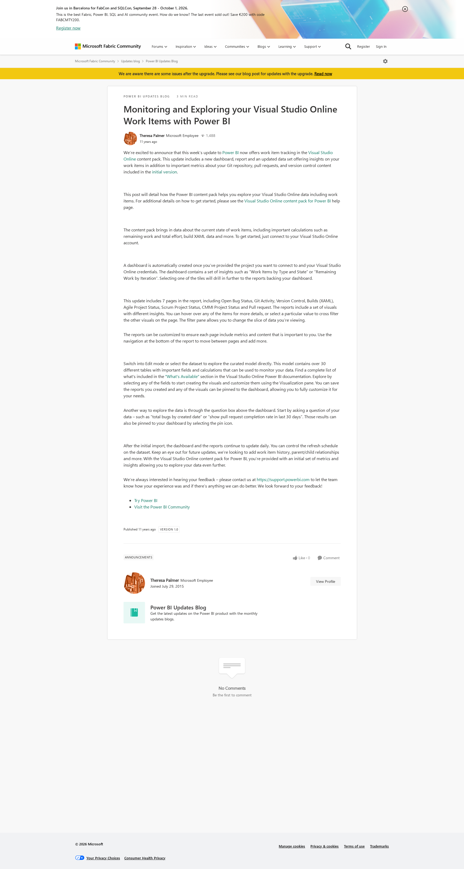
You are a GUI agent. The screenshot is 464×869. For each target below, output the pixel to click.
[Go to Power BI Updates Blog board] (134, 612)
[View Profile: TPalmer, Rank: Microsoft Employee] (130, 138)
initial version (164, 171)
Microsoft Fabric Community (95, 61)
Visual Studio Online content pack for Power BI (287, 200)
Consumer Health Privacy (144, 858)
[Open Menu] (385, 61)
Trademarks (379, 846)
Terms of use (354, 846)
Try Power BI (145, 500)
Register (363, 46)
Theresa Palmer (152, 135)
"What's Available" (182, 376)
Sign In (381, 46)
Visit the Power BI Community (162, 507)
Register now (68, 28)
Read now (323, 73)
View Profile (325, 581)
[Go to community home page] (108, 46)
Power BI (230, 152)
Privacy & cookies (324, 846)
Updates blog (130, 61)
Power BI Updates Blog (162, 61)
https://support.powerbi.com (283, 479)
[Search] (348, 46)
